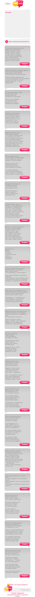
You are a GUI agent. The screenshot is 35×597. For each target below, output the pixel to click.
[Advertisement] (17, 24)
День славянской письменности (19, 41)
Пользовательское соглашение (17, 595)
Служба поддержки (17, 593)
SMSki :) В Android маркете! (19, 585)
